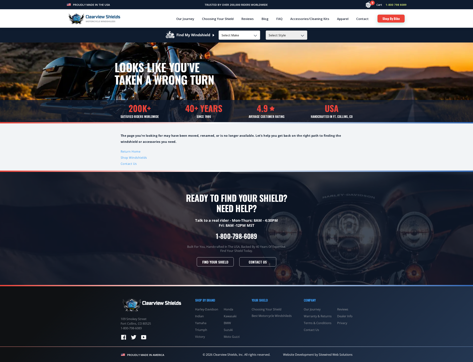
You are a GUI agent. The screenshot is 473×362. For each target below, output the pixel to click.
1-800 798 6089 (396, 4)
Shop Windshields (134, 158)
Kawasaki (230, 316)
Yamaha (200, 323)
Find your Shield (215, 261)
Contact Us (129, 164)
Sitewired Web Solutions (336, 355)
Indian (199, 316)
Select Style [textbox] (277, 35)
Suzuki (228, 330)
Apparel (342, 19)
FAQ (279, 19)
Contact (362, 19)
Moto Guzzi (232, 337)
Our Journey (185, 19)
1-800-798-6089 (236, 236)
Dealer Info (345, 316)
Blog (264, 19)
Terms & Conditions (317, 323)
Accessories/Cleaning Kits (309, 19)
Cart (377, 4)
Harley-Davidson (206, 309)
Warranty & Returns (318, 316)
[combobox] (239, 35)
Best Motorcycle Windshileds (272, 316)
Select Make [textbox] (230, 35)
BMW (227, 323)
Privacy (342, 323)
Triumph (201, 330)
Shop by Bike (391, 18)
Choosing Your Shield (218, 19)
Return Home (131, 151)
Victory (200, 337)
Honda (228, 309)
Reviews (247, 19)
